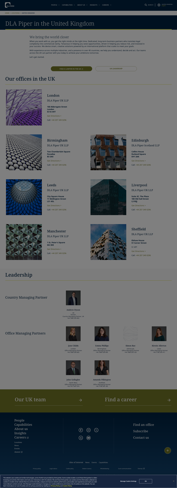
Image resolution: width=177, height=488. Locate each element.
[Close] (173, 481)
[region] (88, 481)
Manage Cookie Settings (128, 481)
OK (146, 481)
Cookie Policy (67, 486)
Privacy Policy (55, 486)
